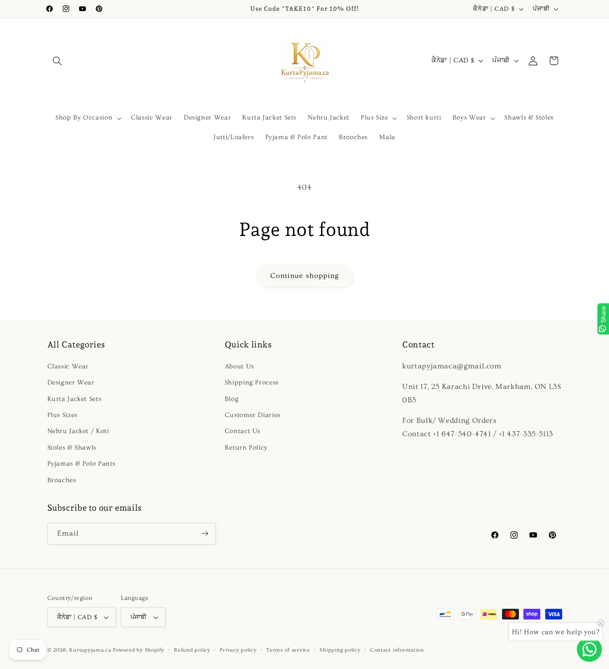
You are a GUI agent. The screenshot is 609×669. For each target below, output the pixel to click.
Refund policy (192, 650)
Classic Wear (68, 366)
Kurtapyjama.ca (90, 650)
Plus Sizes (62, 415)
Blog (232, 399)
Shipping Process (252, 382)
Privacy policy (238, 650)
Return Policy (246, 447)
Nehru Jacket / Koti (78, 431)
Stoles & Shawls (71, 447)
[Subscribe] (204, 534)
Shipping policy (340, 650)
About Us (239, 366)
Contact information (397, 650)
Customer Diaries (252, 415)
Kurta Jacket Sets (74, 399)
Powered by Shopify (138, 650)
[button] (57, 60)
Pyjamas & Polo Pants (81, 463)
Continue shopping (304, 276)
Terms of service (288, 650)
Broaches (61, 480)
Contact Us (242, 431)
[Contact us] (589, 649)
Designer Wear (71, 382)
